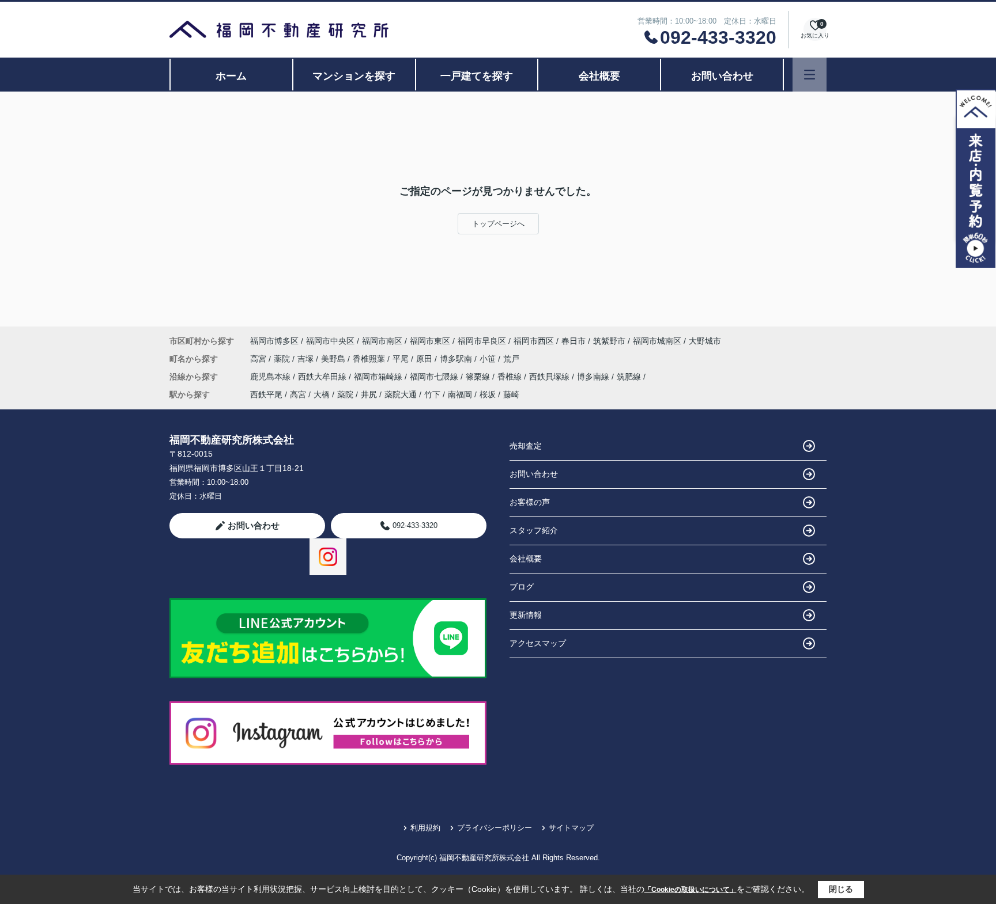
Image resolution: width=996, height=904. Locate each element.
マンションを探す (353, 76)
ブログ (522, 586)
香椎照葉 (370, 358)
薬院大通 (400, 394)
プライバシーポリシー (494, 827)
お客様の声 (530, 502)
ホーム (231, 76)
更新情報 (526, 615)
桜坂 (488, 394)
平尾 (402, 358)
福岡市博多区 (274, 340)
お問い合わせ (722, 76)
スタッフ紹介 (534, 530)
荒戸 (511, 358)
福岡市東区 (430, 340)
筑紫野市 (609, 340)
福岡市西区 (534, 340)
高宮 (259, 358)
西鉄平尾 (266, 394)
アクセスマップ (538, 643)
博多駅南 (457, 358)
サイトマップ (571, 827)
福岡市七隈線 (435, 376)
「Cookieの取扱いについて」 (690, 890)
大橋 (322, 394)
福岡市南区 (382, 340)
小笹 (489, 358)
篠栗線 (479, 376)
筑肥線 (630, 376)
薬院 (283, 358)
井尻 (369, 394)
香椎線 (510, 376)
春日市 (573, 340)
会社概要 (599, 76)
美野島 (334, 358)
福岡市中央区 (330, 340)
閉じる (841, 889)
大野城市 (705, 340)
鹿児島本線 (271, 376)
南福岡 (460, 394)
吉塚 (306, 358)
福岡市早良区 (482, 340)
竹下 (432, 394)
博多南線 (594, 376)
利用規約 (425, 827)
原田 (425, 358)
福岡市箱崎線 (379, 376)
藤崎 (511, 394)
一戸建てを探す (476, 76)
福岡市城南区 (657, 340)
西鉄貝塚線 (550, 376)
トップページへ (498, 223)
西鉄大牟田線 (323, 376)
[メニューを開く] (809, 74)
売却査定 (526, 445)
